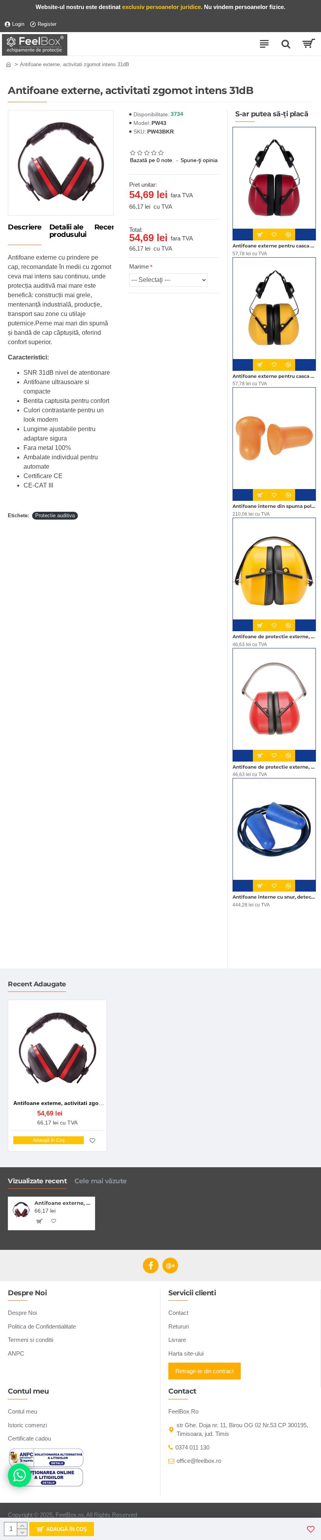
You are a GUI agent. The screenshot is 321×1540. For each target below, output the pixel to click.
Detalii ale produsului (68, 231)
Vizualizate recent (37, 1181)
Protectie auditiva (55, 515)
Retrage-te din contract (204, 1371)
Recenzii (108, 227)
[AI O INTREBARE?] (19, 1475)
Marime (139, 266)
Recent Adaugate (37, 984)
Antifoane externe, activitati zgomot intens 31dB (63, 1203)
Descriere (24, 227)
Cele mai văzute (100, 1181)
